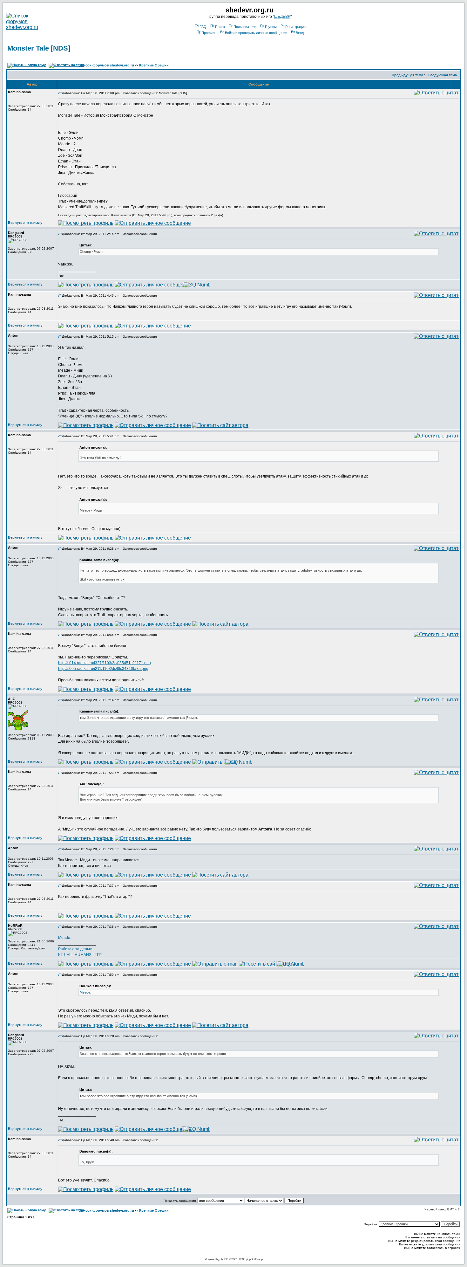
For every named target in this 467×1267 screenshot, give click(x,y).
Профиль (208, 33)
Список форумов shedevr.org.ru (106, 65)
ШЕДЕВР (282, 16)
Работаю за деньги (75, 949)
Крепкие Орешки (154, 65)
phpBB (224, 1259)
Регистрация (295, 27)
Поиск (220, 27)
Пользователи (245, 27)
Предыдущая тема (407, 75)
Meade (64, 937)
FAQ (203, 27)
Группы (271, 27)
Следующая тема (442, 75)
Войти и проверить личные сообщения (256, 33)
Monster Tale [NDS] (38, 48)
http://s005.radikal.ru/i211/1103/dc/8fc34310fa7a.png (103, 668)
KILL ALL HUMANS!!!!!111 (80, 955)
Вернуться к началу (25, 222)
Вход (300, 33)
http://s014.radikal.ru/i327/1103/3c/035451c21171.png (104, 663)
